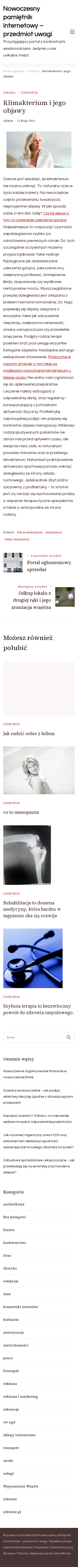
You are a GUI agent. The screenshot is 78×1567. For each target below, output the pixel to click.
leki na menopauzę (29, 532)
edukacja (10, 1281)
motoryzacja (13, 1332)
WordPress (62, 1553)
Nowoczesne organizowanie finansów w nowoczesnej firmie (35, 1074)
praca (8, 1358)
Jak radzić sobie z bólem (29, 733)
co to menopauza (21, 812)
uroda (9, 93)
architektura (13, 1204)
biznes (9, 1229)
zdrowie (29, 93)
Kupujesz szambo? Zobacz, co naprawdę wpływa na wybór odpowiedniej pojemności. (37, 1118)
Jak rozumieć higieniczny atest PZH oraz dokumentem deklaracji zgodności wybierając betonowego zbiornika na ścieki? (38, 1141)
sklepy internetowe (19, 1434)
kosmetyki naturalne (20, 1306)
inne (7, 1293)
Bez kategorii (14, 1217)
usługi (8, 1473)
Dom (7, 1255)
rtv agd (9, 1422)
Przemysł (11, 1370)
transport (11, 1447)
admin (8, 121)
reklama (10, 1383)
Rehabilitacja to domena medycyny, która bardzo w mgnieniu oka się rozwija (32, 909)
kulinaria (11, 1319)
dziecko (10, 1268)
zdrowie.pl (12, 1511)
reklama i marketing (20, 1396)
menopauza (54, 532)
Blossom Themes (15, 1553)
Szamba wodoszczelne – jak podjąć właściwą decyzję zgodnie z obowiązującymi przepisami (38, 1096)
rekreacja (11, 1409)
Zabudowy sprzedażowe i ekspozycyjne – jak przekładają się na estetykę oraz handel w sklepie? (39, 1166)
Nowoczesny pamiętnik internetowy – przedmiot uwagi (27, 21)
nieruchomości (15, 1345)
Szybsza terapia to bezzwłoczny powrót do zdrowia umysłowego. (38, 1009)
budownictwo (14, 1242)
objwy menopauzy (17, 539)
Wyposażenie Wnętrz (20, 1486)
